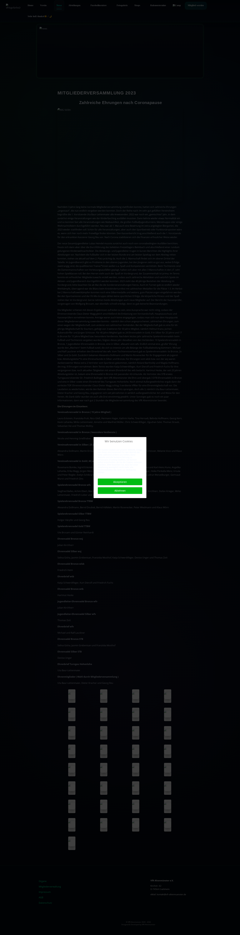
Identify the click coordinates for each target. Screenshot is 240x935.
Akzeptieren (120, 482)
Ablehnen (120, 490)
